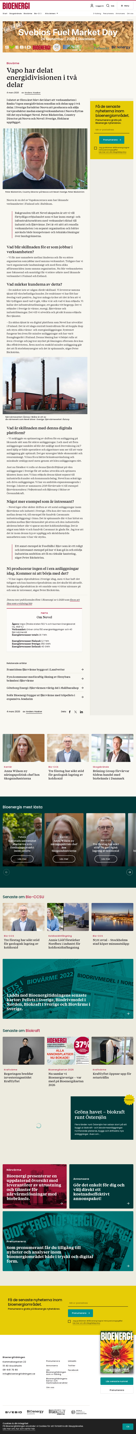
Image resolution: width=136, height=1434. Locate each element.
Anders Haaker (33, 92)
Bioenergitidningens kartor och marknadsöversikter (57, 1381)
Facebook (73, 1370)
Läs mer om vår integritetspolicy (112, 152)
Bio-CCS (38, 14)
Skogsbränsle (15, 14)
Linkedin (72, 1361)
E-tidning (97, 14)
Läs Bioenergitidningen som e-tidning (56, 1372)
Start (5, 14)
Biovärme (28, 14)
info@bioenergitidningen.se (19, 1373)
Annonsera (120, 14)
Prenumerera (108, 14)
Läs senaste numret (117, 1381)
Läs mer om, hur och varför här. (19, 1428)
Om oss (130, 14)
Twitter (72, 1366)
